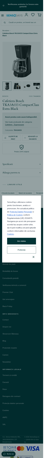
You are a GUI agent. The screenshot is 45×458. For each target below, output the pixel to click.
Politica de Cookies (15, 215)
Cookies (10, 234)
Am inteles (21, 241)
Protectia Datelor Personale (21, 212)
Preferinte (22, 250)
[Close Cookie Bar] (33, 256)
